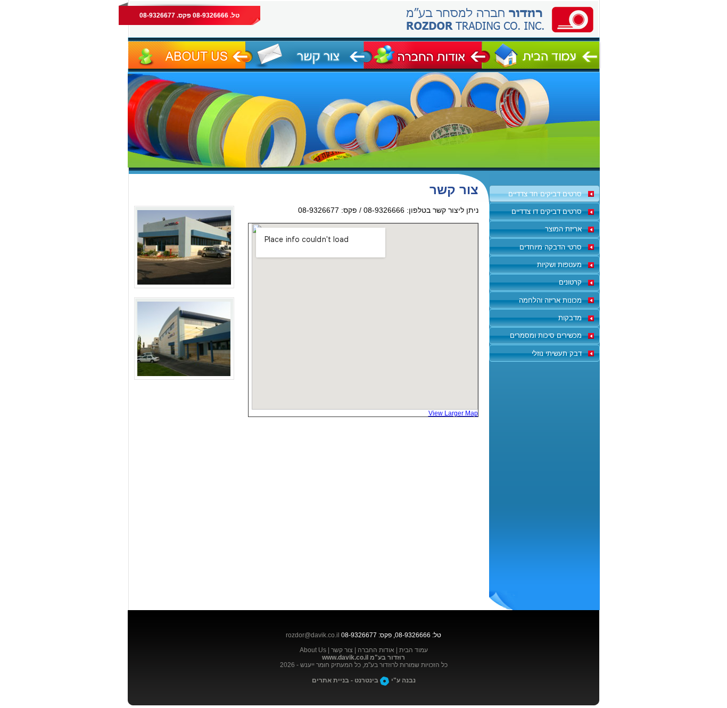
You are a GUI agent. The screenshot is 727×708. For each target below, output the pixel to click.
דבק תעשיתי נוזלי (557, 353)
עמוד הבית (413, 650)
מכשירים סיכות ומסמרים (546, 335)
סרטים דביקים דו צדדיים (546, 211)
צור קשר (342, 650)
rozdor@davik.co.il (313, 635)
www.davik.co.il (345, 657)
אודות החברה (376, 650)
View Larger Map (453, 413)
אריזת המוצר (563, 229)
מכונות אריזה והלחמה (550, 300)
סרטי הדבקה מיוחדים (550, 247)
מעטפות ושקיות (559, 265)
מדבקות (570, 318)
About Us (313, 650)
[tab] (544, 193)
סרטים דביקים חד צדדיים (545, 194)
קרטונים (570, 282)
